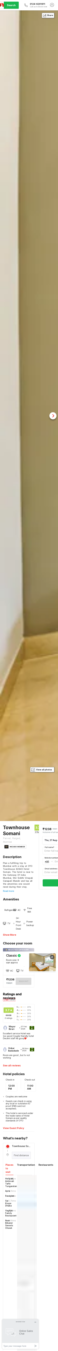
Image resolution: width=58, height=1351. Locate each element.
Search (11, 5)
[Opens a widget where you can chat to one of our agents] (20, 1334)
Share (50, 15)
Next (53, 415)
